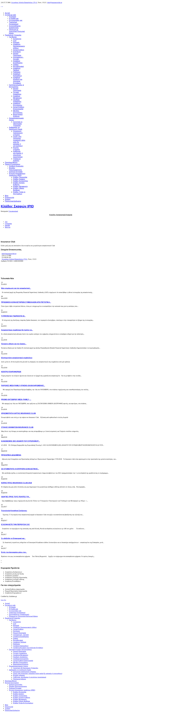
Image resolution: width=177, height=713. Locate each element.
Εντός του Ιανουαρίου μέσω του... (14, 552)
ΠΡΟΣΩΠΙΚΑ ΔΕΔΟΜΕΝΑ (11, 455)
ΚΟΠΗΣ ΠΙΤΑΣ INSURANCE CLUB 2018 (16, 483)
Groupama (8, 223)
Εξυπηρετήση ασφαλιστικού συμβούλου (16, 358)
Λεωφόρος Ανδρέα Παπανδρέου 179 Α (14, 259)
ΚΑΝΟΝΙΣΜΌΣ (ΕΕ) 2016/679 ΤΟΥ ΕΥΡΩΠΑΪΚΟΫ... (20, 441)
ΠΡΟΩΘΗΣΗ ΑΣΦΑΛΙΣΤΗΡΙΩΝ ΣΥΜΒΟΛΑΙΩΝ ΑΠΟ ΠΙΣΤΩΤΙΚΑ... (26, 302)
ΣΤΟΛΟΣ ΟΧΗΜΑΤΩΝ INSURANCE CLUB (17, 427)
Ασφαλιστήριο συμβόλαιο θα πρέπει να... (17, 330)
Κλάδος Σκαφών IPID (17, 206)
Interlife (7, 225)
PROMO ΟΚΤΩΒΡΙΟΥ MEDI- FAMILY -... (16, 399)
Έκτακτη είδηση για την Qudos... (13, 344)
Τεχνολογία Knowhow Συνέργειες (14, 511)
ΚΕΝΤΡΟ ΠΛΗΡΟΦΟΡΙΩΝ (11, 372)
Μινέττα (7, 227)
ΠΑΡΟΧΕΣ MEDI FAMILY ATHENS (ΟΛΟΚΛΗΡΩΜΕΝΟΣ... (23, 385)
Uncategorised (13, 211)
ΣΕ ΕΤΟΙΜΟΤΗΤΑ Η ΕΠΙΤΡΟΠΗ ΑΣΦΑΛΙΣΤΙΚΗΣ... (20, 469)
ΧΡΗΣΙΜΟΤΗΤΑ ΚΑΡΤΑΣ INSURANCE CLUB (18, 413)
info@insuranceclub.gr (54, 2)
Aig (6, 222)
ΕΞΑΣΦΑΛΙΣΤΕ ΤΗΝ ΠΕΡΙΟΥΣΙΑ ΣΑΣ (15, 524)
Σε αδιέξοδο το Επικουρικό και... (13, 538)
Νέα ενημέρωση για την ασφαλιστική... (16, 288)
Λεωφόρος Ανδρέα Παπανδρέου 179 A (24, 2)
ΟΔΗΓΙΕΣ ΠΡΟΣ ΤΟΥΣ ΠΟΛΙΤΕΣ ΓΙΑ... (15, 497)
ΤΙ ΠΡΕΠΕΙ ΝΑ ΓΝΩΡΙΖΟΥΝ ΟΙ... (13, 316)
